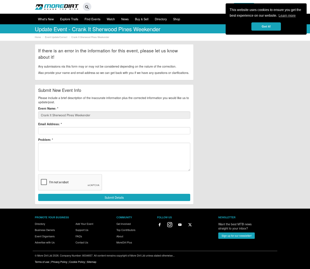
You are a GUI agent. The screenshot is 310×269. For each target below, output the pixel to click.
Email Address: (50, 124)
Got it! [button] (266, 26)
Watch (111, 19)
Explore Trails (69, 19)
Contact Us (81, 242)
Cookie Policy (77, 262)
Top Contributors (125, 230)
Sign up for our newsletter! (237, 235)
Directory (161, 19)
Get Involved (123, 224)
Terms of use (42, 262)
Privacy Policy (59, 262)
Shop (176, 19)
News (125, 19)
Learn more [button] (287, 15)
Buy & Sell (141, 19)
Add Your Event (84, 224)
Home (38, 37)
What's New (46, 19)
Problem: (45, 139)
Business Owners (45, 230)
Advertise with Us (45, 242)
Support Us (81, 230)
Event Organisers (45, 236)
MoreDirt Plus (124, 242)
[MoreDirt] (57, 7)
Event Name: (48, 108)
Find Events (92, 19)
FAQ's (78, 236)
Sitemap (91, 262)
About (119, 236)
